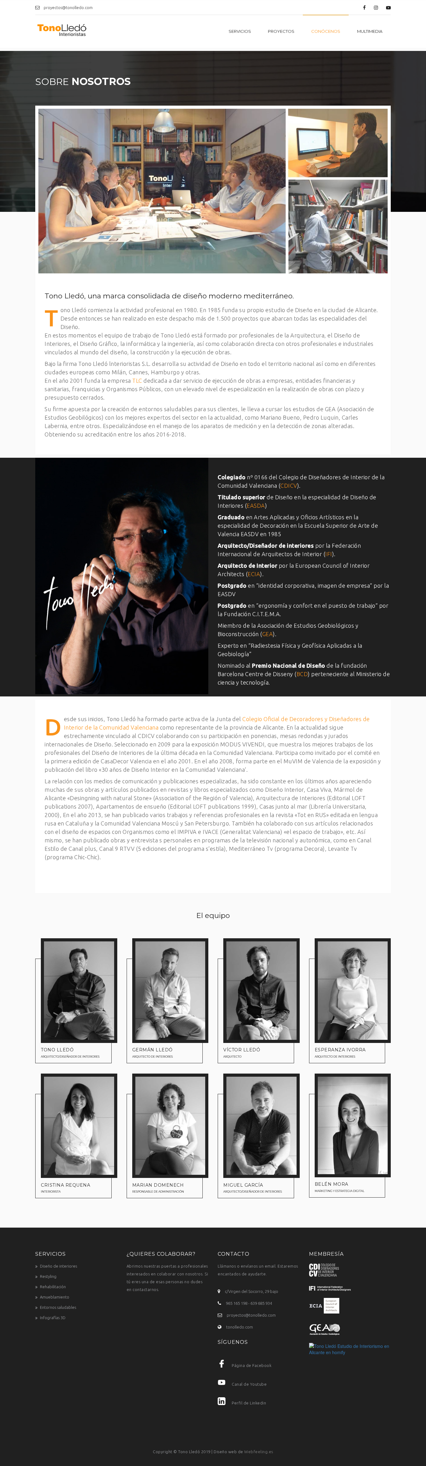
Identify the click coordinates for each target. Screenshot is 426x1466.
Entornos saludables (58, 1307)
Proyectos (281, 31)
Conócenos (325, 31)
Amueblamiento (54, 1297)
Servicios (240, 31)
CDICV (288, 485)
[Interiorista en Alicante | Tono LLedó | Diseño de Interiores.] (61, 31)
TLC (137, 380)
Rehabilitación (53, 1286)
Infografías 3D (52, 1317)
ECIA (254, 574)
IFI (328, 554)
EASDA (256, 505)
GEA (267, 634)
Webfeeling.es (258, 1451)
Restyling (48, 1276)
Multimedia (369, 31)
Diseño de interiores (58, 1266)
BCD (302, 674)
